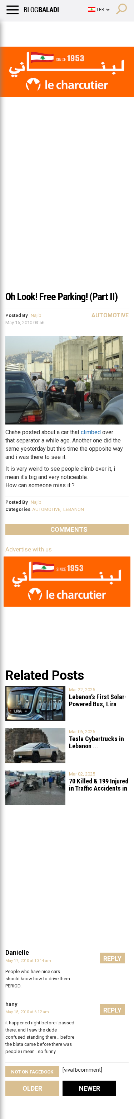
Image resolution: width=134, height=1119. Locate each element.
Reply (112, 958)
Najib (36, 315)
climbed (91, 432)
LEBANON (73, 509)
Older (32, 1088)
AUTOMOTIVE (46, 509)
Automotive (110, 315)
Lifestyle (16, 30)
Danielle (17, 952)
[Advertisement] (67, 215)
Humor (46, 30)
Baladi (97, 30)
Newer (89, 1088)
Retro (72, 30)
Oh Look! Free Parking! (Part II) (61, 297)
